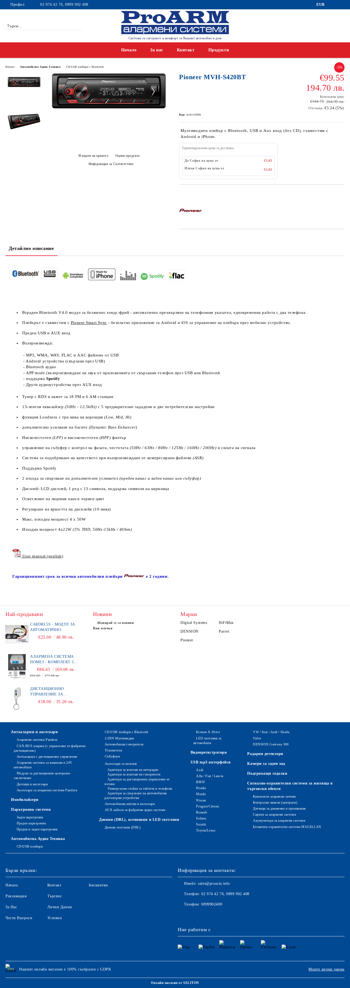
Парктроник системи (31, 809)
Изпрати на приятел (93, 156)
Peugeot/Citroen (207, 806)
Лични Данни (59, 907)
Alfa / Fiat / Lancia (209, 776)
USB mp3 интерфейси (211, 762)
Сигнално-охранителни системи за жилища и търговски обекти (289, 786)
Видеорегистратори (209, 752)
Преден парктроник (31, 823)
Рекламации (16, 896)
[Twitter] (342, 5)
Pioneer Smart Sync (89, 322)
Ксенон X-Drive (208, 732)
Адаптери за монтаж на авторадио (133, 770)
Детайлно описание (31, 248)
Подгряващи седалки (267, 773)
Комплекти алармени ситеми (274, 796)
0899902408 (211, 904)
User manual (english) (42, 556)
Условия (54, 918)
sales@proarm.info (214, 883)
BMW (200, 782)
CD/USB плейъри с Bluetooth (85, 66)
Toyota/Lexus (205, 830)
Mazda (201, 794)
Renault (201, 812)
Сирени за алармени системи (274, 814)
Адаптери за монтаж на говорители (133, 774)
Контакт (186, 50)
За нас (156, 50)
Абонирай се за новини (115, 623)
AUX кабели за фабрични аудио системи (135, 810)
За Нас (11, 907)
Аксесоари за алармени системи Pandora (47, 790)
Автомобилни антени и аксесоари (130, 804)
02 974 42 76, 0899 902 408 (64, 4)
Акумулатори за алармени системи (279, 820)
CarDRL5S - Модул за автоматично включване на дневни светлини (55, 627)
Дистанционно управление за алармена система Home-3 (52, 692)
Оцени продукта (127, 156)
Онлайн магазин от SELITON (175, 983)
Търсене (54, 896)
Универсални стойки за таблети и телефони (139, 789)
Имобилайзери (25, 800)
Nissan (201, 800)
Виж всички (103, 628)
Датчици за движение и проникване (279, 808)
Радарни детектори (265, 754)
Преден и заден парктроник (37, 829)
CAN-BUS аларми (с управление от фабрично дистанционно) (50, 748)
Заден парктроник (30, 817)
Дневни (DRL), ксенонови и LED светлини (139, 820)
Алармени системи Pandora (37, 740)
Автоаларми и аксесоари (34, 732)
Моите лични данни (326, 969)
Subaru (201, 818)
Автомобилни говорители (124, 744)
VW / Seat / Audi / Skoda (271, 732)
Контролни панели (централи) (275, 802)
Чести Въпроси (18, 918)
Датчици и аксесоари (32, 784)
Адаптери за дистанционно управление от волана (137, 781)
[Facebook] (333, 5)
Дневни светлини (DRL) (123, 827)
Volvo (257, 738)
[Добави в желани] (190, 194)
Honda (201, 788)
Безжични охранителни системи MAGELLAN (287, 827)
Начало (128, 50)
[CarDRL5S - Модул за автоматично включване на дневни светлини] (16, 634)
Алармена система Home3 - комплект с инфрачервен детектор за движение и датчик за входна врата (55, 659)
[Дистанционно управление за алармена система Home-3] (16, 698)
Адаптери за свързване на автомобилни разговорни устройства (135, 795)
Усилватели (113, 750)
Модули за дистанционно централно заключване (42, 775)
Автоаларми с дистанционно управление (47, 757)
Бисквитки (98, 885)
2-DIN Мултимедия (119, 738)
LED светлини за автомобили (207, 740)
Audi (199, 770)
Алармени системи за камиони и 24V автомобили (43, 765)
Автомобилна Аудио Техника (40, 66)
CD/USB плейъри (30, 846)
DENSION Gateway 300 (270, 744)
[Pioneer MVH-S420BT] (108, 108)
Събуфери (112, 756)
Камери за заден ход (266, 764)
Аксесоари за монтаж (121, 764)
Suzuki (201, 824)
